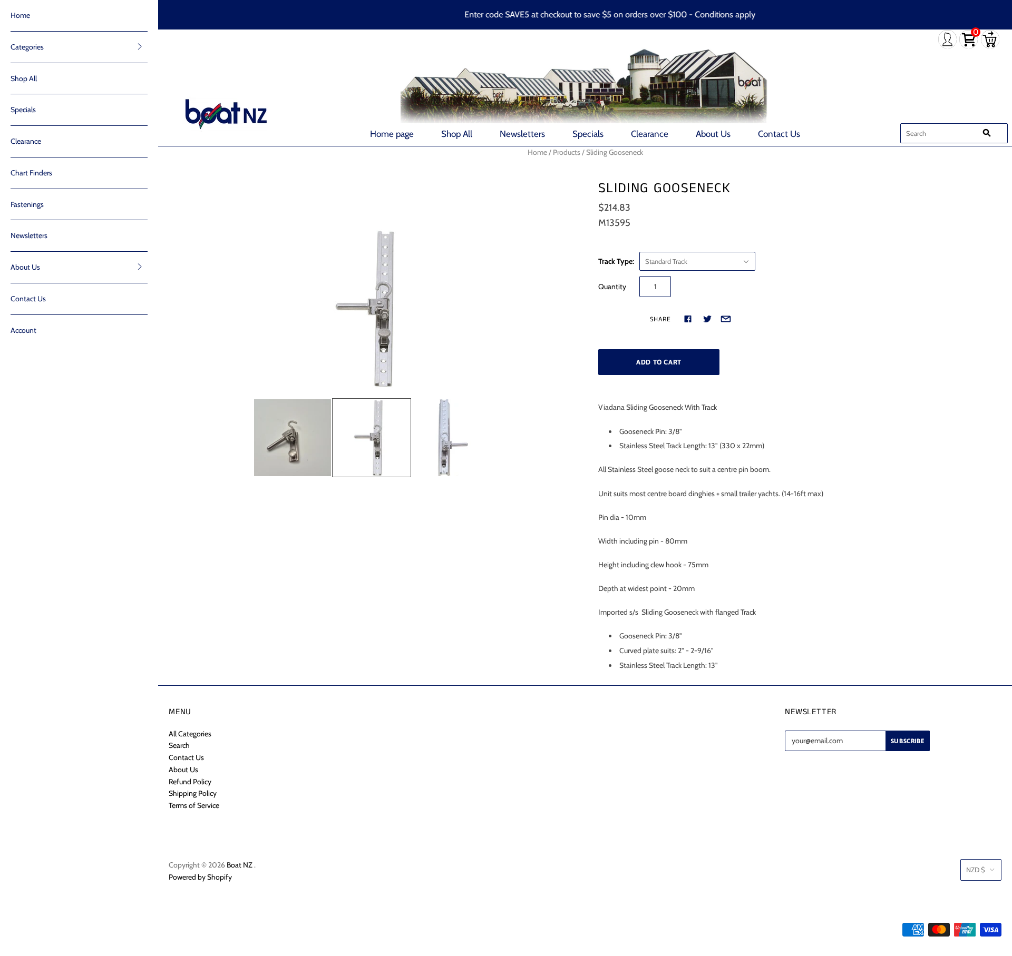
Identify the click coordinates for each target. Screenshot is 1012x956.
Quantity (612, 286)
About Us (713, 134)
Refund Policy (190, 781)
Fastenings (27, 204)
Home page (392, 134)
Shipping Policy (193, 793)
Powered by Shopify (200, 877)
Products (566, 152)
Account (23, 330)
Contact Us (779, 134)
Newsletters (522, 134)
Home (20, 15)
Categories (27, 47)
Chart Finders (31, 173)
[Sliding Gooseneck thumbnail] (292, 437)
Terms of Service (194, 805)
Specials (588, 134)
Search (179, 745)
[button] (140, 46)
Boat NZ (239, 865)
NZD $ (975, 869)
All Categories (190, 733)
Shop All (456, 134)
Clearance (649, 134)
